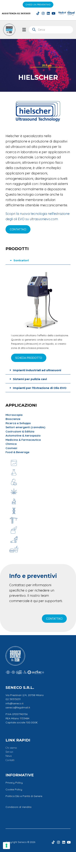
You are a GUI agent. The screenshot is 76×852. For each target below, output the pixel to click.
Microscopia (14, 415)
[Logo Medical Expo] (62, 13)
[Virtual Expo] (71, 13)
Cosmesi (11, 448)
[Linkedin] (48, 13)
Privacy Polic (13, 782)
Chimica (11, 444)
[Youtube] (53, 13)
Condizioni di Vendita (18, 807)
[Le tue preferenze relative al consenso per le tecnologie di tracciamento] (6, 845)
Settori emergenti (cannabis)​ (25, 427)
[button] (24, 29)
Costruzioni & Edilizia (20, 431)
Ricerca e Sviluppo (18, 423)
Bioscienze (13, 419)
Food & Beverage (17, 452)
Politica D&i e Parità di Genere (24, 796)
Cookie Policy (14, 789)
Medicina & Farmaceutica (23, 440)
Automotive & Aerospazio (23, 435)
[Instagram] (43, 13)
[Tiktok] (38, 13)
